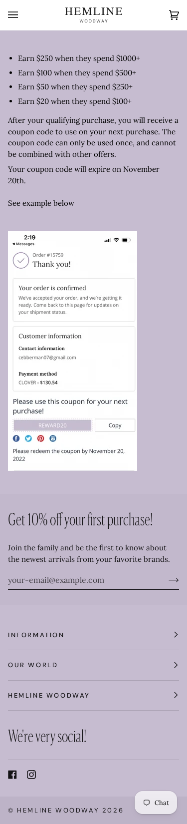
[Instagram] (31, 774)
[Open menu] (23, 15)
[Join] (166, 580)
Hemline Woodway (58, 810)
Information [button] (36, 635)
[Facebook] (12, 774)
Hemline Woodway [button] (49, 695)
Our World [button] (33, 665)
